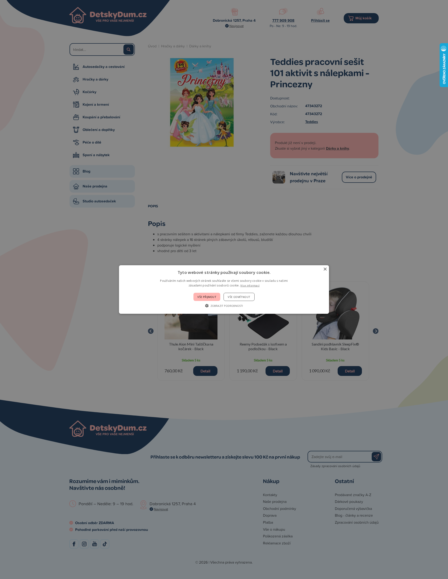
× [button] (325, 269)
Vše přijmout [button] (206, 297)
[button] (224, 305)
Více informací (249, 285)
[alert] (224, 289)
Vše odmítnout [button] (239, 297)
